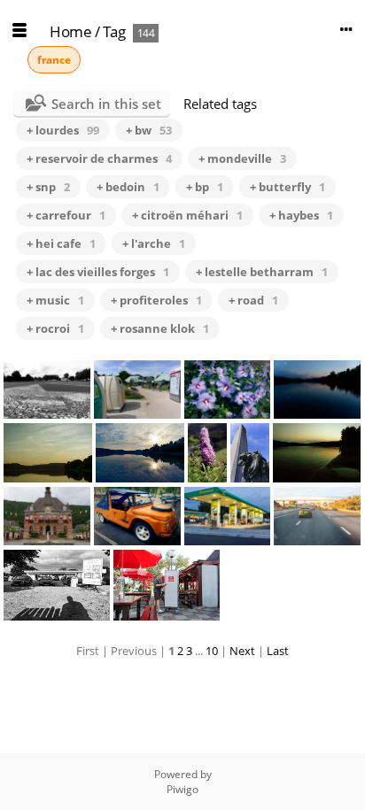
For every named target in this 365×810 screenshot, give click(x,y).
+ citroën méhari (187, 215)
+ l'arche (153, 243)
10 (212, 651)
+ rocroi (55, 328)
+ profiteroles (156, 300)
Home (70, 31)
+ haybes (301, 215)
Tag (114, 31)
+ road (253, 300)
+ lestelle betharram (262, 272)
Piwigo (182, 789)
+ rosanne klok (160, 328)
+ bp (204, 187)
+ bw (149, 130)
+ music (55, 300)
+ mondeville (242, 158)
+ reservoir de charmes (99, 158)
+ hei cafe (61, 243)
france (54, 59)
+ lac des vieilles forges (98, 272)
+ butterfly (287, 187)
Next (242, 651)
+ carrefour (66, 215)
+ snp (48, 187)
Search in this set (106, 103)
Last (278, 651)
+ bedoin (128, 187)
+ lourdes (63, 130)
